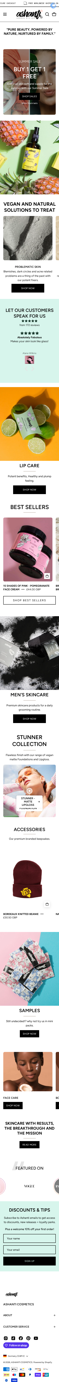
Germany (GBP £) (16, 1356)
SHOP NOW (28, 288)
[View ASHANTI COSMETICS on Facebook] (20, 1338)
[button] (47, 14)
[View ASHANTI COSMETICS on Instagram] (5, 1338)
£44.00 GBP (33, 589)
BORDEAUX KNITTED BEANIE (21, 914)
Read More (29, 1144)
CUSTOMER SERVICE (16, 1326)
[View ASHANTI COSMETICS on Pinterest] (28, 1338)
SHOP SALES (29, 96)
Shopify (48, 1362)
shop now (29, 1033)
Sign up (29, 1261)
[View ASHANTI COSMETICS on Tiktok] (13, 1338)
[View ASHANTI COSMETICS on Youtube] (35, 1338)
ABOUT (7, 1315)
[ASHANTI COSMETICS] (29, 14)
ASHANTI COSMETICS (18, 1304)
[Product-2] (29, 791)
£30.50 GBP (10, 917)
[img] (29, 321)
